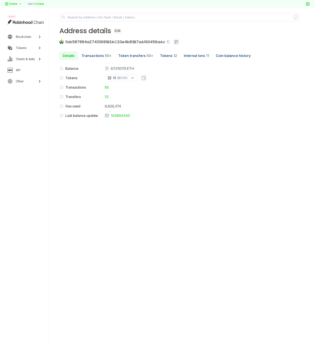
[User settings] (308, 4)
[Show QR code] (176, 42)
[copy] (169, 42)
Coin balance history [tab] (233, 56)
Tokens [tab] (168, 56)
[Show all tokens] (143, 77)
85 (107, 87)
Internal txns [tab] (196, 56)
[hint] (61, 68)
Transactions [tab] (96, 56)
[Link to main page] (26, 22)
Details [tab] (69, 56)
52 (107, 97)
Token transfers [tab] (135, 56)
